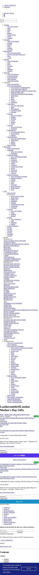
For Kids (9, 231)
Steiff (12, 107)
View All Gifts (11, 193)
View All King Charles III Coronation (22, 348)
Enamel (13, 122)
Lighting (9, 48)
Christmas (14, 208)
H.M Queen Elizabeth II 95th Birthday (22, 94)
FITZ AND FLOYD (10, 272)
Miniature (10, 69)
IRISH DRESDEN (9, 288)
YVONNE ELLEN (9, 338)
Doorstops (14, 185)
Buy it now (19, 502)
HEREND (7, 285)
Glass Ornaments (12, 77)
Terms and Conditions (10, 517)
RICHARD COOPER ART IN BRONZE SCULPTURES (21, 310)
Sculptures (14, 129)
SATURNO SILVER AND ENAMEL (15, 320)
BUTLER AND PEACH (11, 250)
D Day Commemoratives (14, 400)
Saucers (13, 359)
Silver (9, 64)
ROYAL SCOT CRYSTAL (12, 316)
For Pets (9, 232)
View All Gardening (16, 152)
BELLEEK (7, 247)
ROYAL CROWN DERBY (12, 313)
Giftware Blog (8, 524)
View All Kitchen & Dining (19, 157)
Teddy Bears (14, 96)
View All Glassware (13, 74)
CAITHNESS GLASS (10, 252)
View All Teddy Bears (17, 105)
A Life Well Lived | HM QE (19, 89)
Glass (8, 46)
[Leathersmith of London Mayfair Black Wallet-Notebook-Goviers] (19, 431)
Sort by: (2, 416)
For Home (10, 234)
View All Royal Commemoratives (20, 87)
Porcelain (10, 49)
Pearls (12, 124)
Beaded (9, 44)
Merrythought (15, 109)
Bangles (13, 117)
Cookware (14, 160)
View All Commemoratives (15, 343)
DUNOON (7, 269)
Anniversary (14, 206)
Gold (8, 63)
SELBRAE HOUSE (10, 321)
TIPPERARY (8, 325)
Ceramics (6, 25)
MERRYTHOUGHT (10, 297)
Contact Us (7, 507)
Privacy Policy (8, 519)
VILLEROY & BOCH (10, 331)
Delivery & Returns (9, 512)
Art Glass (10, 125)
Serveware (14, 170)
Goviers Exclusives (16, 349)
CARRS (6, 255)
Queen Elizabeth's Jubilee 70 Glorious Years (23, 91)
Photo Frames (15, 364)
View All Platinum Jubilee (18, 377)
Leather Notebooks (12, 226)
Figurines (10, 38)
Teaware (13, 173)
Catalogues (7, 7)
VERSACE (7, 328)
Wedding (13, 203)
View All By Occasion (17, 196)
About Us (6, 509)
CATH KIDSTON (9, 257)
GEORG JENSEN (9, 277)
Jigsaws (13, 374)
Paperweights (8, 51)
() (4, 16)
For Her (9, 227)
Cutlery (13, 163)
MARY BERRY (8, 295)
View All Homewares (13, 148)
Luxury (13, 120)
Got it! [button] (29, 569)
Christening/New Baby (17, 204)
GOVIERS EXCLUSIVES (12, 280)
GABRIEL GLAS (9, 274)
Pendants (13, 119)
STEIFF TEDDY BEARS (11, 323)
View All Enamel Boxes (18, 132)
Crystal (9, 58)
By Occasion (11, 194)
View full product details (7, 446)
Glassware (7, 72)
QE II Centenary (12, 344)
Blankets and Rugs (16, 178)
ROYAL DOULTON (10, 315)
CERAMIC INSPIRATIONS (12, 259)
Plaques (9, 33)
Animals (9, 43)
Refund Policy (8, 520)
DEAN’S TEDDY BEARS (12, 267)
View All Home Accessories (19, 176)
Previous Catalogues (9, 522)
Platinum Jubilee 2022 (17, 92)
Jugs (8, 31)
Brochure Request (9, 511)
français (6, 561)
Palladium (14, 222)
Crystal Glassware (12, 76)
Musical (13, 135)
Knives (13, 168)
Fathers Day (14, 199)
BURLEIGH (7, 249)
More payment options (19, 459)
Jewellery (10, 114)
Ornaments (7, 40)
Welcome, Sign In (9, 13)
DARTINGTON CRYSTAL (12, 264)
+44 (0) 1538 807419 (10, 5)
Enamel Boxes (11, 130)
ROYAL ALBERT (9, 311)
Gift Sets (9, 236)
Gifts (5, 191)
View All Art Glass (16, 127)
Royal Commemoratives (14, 86)
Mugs (9, 30)
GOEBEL (7, 278)
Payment (6, 514)
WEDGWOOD (8, 334)
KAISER (6, 290)
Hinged (13, 224)
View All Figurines (12, 61)
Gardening (10, 150)
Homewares (7, 147)
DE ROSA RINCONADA (11, 265)
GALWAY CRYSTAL (10, 275)
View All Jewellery (16, 115)
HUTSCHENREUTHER (11, 287)
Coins (12, 361)
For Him (9, 229)
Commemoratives (9, 341)
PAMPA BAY (8, 306)
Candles (13, 180)
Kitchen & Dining (12, 155)
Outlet (5, 339)
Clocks (9, 36)
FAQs (5, 516)
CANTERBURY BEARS (11, 254)
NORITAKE (7, 305)
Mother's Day (15, 198)
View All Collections (13, 84)
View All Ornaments (13, 41)
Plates (12, 97)
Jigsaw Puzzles (11, 145)
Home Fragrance (15, 186)
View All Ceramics (12, 26)
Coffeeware (14, 161)
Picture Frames (11, 35)
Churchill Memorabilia (13, 399)
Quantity (2, 450)
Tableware (14, 171)
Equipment (14, 153)
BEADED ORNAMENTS (11, 245)
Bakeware (14, 158)
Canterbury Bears (16, 110)
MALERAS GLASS (10, 293)
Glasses (13, 101)
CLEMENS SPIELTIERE (11, 260)
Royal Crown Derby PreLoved (16, 54)
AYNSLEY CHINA (10, 242)
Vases (9, 28)
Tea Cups (13, 358)
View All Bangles (16, 219)
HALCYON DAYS (9, 283)
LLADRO (7, 292)
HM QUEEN (11, 395)
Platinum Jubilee (12, 376)
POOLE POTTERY (9, 308)
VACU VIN (7, 326)
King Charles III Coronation (15, 346)
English (3, 556)
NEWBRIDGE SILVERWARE (13, 303)
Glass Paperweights (13, 81)
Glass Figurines (11, 79)
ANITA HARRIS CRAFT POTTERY (15, 241)
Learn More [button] (6, 572)
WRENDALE (8, 336)
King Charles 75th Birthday (15, 397)
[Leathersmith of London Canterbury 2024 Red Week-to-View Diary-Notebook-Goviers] (19, 477)
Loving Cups (14, 351)
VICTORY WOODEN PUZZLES (14, 330)
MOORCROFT (8, 298)
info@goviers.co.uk (5, 546)
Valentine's (14, 201)
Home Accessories (12, 175)
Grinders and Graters (17, 166)
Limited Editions (12, 137)
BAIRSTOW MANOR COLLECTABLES (16, 244)
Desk (12, 183)
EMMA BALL (8, 270)
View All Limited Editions (18, 138)
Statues (13, 142)
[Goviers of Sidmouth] (19, 10)
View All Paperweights (13, 53)
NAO (5, 302)
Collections (7, 82)
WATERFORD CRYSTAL (12, 333)
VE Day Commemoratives (14, 402)
